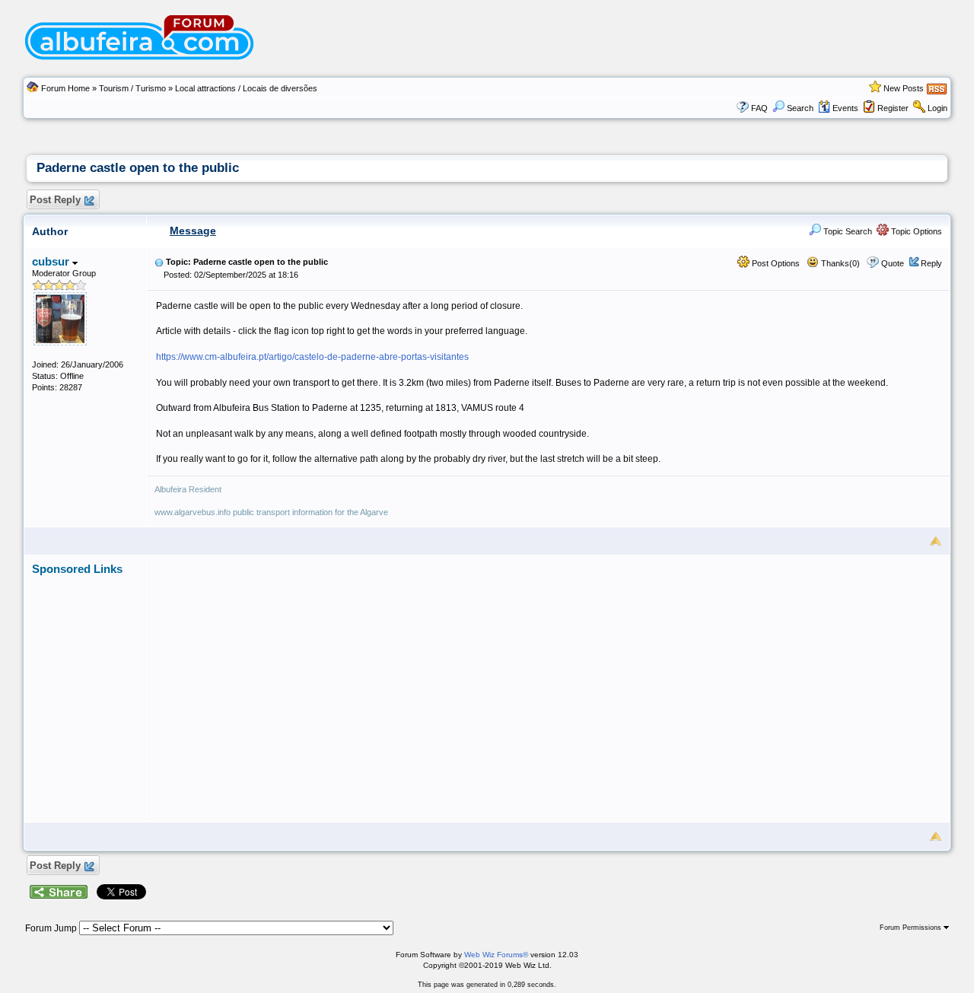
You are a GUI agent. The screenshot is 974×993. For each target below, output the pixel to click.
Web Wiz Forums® (496, 954)
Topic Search (846, 231)
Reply (931, 263)
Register (893, 108)
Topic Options (915, 231)
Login (937, 108)
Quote (892, 263)
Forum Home (65, 88)
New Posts (903, 88)
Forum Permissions (912, 927)
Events (845, 108)
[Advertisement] (548, 681)
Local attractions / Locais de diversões (246, 88)
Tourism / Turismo (132, 88)
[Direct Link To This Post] (159, 261)
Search (800, 108)
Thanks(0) (839, 263)
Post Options (775, 263)
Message (193, 230)
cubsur (52, 261)
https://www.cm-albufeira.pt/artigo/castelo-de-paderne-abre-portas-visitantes (312, 357)
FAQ (759, 108)
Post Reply (55, 199)
